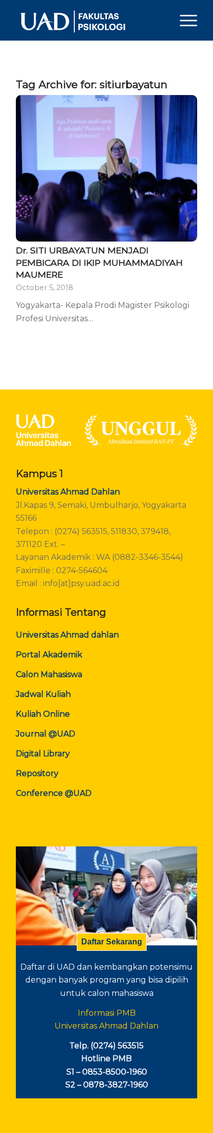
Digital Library (43, 753)
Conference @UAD (54, 793)
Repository (37, 773)
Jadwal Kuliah (43, 694)
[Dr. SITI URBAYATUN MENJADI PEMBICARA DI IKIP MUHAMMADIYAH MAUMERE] (106, 168)
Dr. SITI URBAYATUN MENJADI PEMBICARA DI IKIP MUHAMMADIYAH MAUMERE (99, 262)
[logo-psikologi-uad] (88, 20)
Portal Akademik (49, 654)
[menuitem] (183, 20)
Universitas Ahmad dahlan (67, 635)
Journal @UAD (45, 734)
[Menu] (183, 20)
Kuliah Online (43, 714)
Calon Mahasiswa (49, 674)
